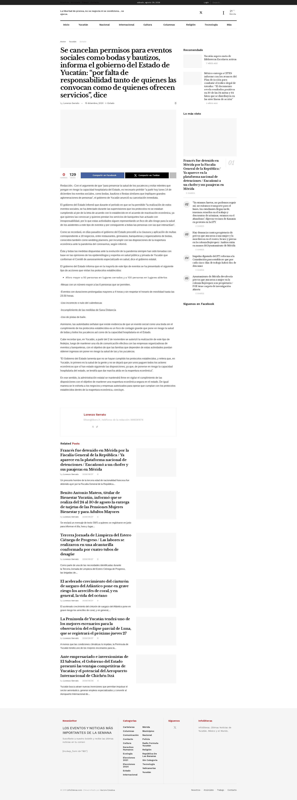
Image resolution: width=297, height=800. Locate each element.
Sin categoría (149, 760)
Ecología (127, 753)
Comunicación (131, 735)
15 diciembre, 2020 (94, 103)
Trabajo (85, 2)
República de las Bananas (149, 754)
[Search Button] (235, 2)
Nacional (104, 24)
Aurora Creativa (107, 790)
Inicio (66, 24)
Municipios (148, 731)
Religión (191, 24)
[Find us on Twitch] (217, 13)
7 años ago (212, 63)
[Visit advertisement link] (148, 37)
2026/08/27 (87, 474)
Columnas (169, 24)
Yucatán (83, 24)
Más (229, 24)
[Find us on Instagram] (212, 13)
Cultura (147, 24)
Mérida (146, 727)
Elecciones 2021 (129, 758)
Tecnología (211, 24)
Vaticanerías (149, 768)
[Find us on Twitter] (201, 13)
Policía (146, 739)
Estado (83, 42)
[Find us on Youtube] (206, 13)
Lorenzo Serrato (71, 103)
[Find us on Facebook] (195, 13)
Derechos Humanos (128, 748)
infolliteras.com (74, 790)
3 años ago (212, 103)
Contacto (94, 2)
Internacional (126, 24)
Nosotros (64, 2)
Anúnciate (75, 2)
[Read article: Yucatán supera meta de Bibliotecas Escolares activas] (192, 61)
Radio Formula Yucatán (150, 744)
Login (206, 2)
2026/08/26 (87, 681)
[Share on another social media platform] (173, 175)
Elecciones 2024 (129, 765)
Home (63, 42)
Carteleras (129, 727)
